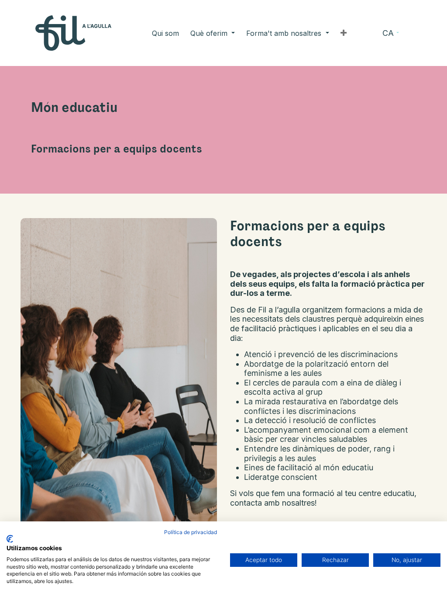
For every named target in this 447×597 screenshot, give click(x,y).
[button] (343, 33)
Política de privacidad (190, 532)
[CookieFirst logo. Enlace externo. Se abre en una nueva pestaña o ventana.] (10, 539)
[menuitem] (165, 33)
